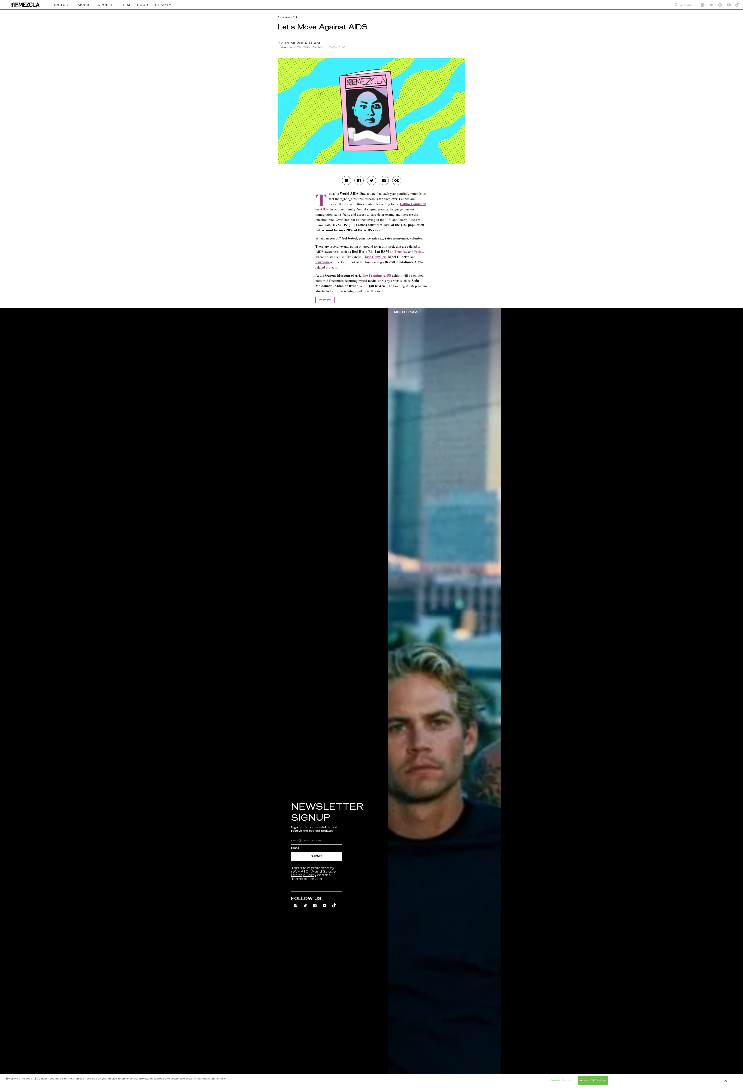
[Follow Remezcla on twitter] (711, 5)
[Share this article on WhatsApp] (346, 180)
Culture (297, 17)
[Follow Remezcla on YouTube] (728, 5)
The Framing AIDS (376, 275)
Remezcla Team (302, 43)
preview (325, 300)
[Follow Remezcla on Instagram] (720, 5)
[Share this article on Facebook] (359, 180)
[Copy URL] (396, 180)
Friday (418, 251)
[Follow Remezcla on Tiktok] (334, 903)
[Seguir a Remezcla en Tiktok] (737, 5)
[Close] (726, 1081)
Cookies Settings (562, 1080)
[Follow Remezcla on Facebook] (702, 5)
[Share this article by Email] (384, 180)
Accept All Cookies (593, 1080)
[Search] (676, 5)
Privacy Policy (303, 875)
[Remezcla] (25, 4)
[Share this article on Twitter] (371, 180)
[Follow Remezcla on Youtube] (325, 903)
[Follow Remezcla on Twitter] (306, 903)
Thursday (401, 251)
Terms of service (306, 879)
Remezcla (284, 17)
